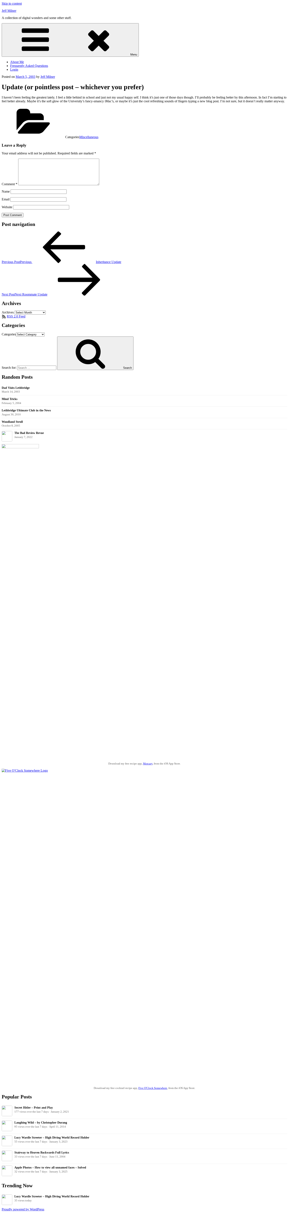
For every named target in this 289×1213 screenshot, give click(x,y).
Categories (9, 334)
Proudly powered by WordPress (23, 1209)
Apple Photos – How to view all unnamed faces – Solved (50, 1167)
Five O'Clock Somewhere (152, 1088)
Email (6, 199)
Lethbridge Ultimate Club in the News (26, 410)
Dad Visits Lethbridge (16, 387)
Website (7, 207)
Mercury (148, 763)
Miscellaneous (88, 137)
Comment (9, 184)
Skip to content (12, 3)
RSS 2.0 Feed (16, 316)
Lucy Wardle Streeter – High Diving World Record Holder (51, 1137)
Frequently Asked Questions (29, 66)
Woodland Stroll (12, 421)
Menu (133, 54)
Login (14, 69)
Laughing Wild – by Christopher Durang (40, 1122)
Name (6, 191)
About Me (17, 62)
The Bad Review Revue (29, 433)
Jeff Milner (9, 10)
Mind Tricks (9, 399)
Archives (8, 312)
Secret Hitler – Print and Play (33, 1107)
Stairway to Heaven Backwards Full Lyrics (41, 1152)
